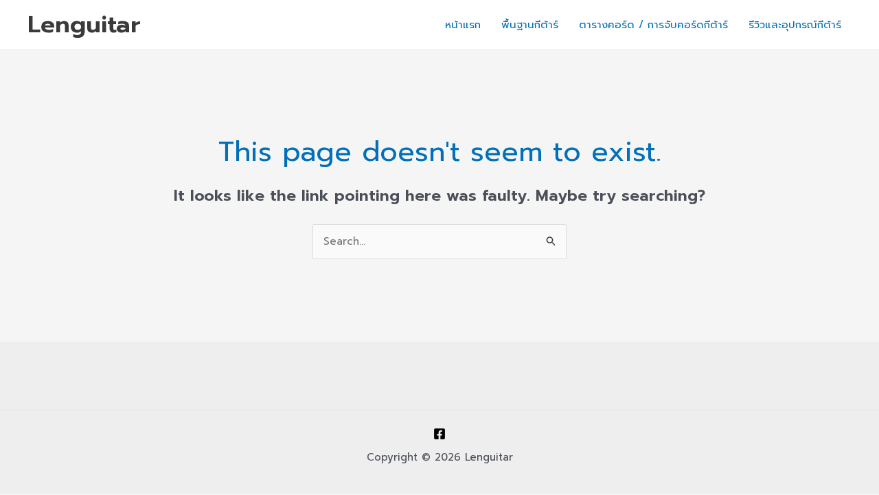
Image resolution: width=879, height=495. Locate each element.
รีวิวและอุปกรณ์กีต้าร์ (795, 24)
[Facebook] (439, 434)
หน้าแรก (463, 24)
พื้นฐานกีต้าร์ (529, 24)
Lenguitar (84, 24)
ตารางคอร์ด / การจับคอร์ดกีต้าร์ (653, 24)
